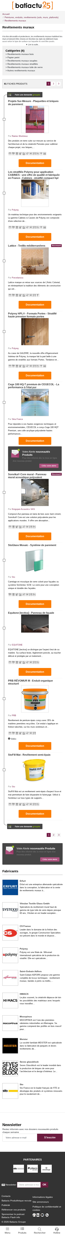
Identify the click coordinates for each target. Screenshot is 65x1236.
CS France (25, 926)
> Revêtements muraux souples (21, 60)
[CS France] (10, 932)
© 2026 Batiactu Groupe (14, 1222)
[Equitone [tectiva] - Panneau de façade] (35, 628)
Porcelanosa (17, 278)
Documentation (35, 163)
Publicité (6, 1205)
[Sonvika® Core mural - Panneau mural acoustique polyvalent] (35, 492)
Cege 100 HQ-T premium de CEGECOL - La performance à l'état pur (33, 386)
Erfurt (23, 881)
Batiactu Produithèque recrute (16, 1200)
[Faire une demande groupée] (24, 93)
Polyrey (15, 210)
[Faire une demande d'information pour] (24, 825)
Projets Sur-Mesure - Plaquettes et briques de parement (33, 102)
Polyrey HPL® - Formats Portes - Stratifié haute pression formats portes (32, 315)
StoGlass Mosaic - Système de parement (32, 545)
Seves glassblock (29, 1062)
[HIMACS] (10, 1000)
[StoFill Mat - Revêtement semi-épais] (35, 770)
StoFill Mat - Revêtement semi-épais (29, 754)
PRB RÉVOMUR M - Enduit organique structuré (30, 682)
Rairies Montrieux (20, 136)
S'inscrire (50, 1137)
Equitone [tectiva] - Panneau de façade (31, 613)
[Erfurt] (10, 887)
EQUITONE (17, 645)
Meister (24, 1039)
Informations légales (42, 1197)
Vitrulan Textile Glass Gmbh (35, 903)
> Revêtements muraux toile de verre (24, 67)
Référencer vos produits (14, 1209)
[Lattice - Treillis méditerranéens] (35, 261)
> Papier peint (12, 57)
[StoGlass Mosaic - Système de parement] (35, 560)
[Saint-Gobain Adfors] (10, 978)
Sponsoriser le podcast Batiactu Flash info (13, 1216)
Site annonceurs (40, 1202)
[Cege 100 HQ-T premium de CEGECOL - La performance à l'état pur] (35, 402)
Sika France (17, 419)
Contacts (6, 1196)
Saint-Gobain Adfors (31, 971)
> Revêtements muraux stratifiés (22, 64)
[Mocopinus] (10, 1023)
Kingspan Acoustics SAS (23, 509)
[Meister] (10, 1046)
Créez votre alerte (49, 466)
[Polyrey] (10, 955)
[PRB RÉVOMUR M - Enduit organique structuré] (35, 698)
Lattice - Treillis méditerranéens (34, 245)
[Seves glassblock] (10, 1068)
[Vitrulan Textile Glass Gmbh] (10, 910)
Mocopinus (26, 1016)
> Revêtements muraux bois (20, 54)
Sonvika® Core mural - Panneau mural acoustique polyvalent (34, 476)
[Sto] (10, 1091)
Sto (13, 577)
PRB (14, 715)
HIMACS (24, 994)
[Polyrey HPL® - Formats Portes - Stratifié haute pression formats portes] (35, 331)
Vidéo (13, 739)
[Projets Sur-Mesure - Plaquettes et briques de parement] (35, 119)
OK (44, 1184)
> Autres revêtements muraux (20, 70)
